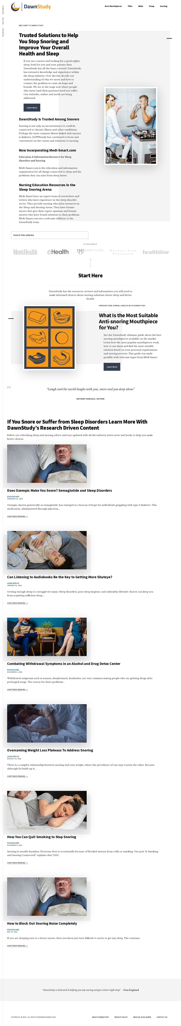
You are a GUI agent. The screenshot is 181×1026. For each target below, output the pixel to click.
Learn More (32, 107)
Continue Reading (17, 516)
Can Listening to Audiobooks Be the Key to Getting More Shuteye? (59, 577)
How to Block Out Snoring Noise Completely (42, 923)
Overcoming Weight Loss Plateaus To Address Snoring (50, 750)
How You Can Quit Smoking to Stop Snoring (41, 836)
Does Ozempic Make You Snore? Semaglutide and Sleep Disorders (59, 490)
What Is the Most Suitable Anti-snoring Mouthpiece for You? (128, 321)
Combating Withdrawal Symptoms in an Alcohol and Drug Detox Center (63, 663)
